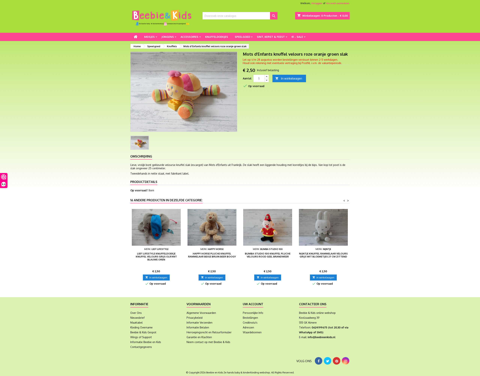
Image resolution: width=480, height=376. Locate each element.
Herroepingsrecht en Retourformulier (209, 332)
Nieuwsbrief (137, 317)
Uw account (253, 304)
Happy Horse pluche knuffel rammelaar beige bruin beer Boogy (212, 255)
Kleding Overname (141, 327)
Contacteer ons (312, 304)
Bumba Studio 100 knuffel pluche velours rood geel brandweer (267, 255)
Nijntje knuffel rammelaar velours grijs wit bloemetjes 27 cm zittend (323, 255)
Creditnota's (250, 322)
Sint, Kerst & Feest (271, 36)
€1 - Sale (297, 36)
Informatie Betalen (198, 327)
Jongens (167, 36)
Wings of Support (141, 337)
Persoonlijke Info (253, 312)
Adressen (248, 327)
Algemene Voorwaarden (201, 312)
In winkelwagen (288, 78)
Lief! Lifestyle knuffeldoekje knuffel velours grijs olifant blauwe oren (156, 256)
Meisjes (149, 36)
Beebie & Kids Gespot (143, 332)
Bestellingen (250, 317)
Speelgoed (242, 36)
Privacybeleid (194, 317)
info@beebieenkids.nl (321, 337)
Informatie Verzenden (199, 322)
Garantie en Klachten (199, 337)
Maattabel (136, 322)
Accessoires (189, 36)
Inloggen (316, 3)
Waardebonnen (252, 332)
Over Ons (136, 312)
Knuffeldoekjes (216, 36)
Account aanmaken (337, 3)
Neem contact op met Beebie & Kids (208, 342)
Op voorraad (138, 190)
